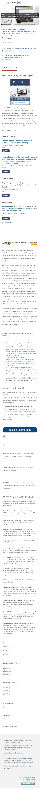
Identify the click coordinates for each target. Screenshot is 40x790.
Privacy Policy (14, 766)
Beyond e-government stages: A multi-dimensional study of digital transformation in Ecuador (19, 185)
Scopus (23, 357)
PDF (6, 151)
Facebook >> (8, 646)
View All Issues (8, 222)
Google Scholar (20, 359)
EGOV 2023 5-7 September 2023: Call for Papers (19, 49)
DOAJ (12, 359)
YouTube (7, 768)
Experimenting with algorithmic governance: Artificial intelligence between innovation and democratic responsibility (19, 209)
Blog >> (6, 654)
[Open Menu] (2, 2)
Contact (6, 766)
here (11, 419)
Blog (29, 766)
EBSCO (8, 359)
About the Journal (12, 324)
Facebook (23, 766)
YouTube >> (7, 650)
